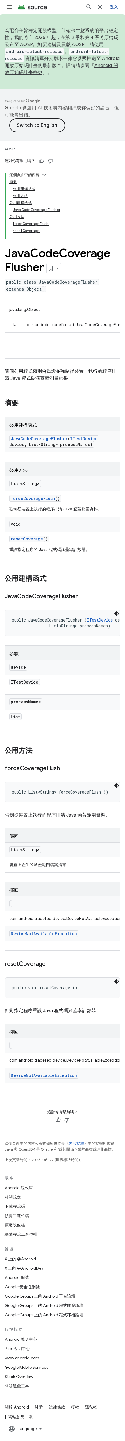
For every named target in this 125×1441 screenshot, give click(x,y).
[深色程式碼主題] (116, 613)
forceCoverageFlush (33, 498)
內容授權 (76, 1143)
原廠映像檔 (15, 1225)
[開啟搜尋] (88, 6)
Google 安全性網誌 (22, 1286)
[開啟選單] (9, 7)
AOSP (10, 149)
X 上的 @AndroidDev (24, 1268)
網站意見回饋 (20, 1416)
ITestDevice (84, 438)
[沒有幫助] (50, 161)
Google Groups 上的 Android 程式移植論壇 (44, 1314)
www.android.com (22, 1358)
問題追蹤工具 (17, 1386)
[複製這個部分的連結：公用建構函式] (52, 578)
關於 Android (17, 1407)
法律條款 (57, 1407)
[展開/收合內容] (44, 174)
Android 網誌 (17, 1277)
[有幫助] (41, 161)
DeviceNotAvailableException (44, 933)
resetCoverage (27, 539)
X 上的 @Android (20, 1258)
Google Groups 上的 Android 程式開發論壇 (44, 1305)
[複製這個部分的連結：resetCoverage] (51, 964)
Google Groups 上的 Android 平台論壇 (40, 1296)
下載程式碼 (15, 1206)
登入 (114, 7)
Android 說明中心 (21, 1339)
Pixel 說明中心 (17, 1348)
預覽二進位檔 (17, 1215)
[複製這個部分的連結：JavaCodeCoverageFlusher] (83, 596)
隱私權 (91, 1407)
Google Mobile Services (26, 1367)
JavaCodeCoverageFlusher (39, 438)
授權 (75, 1407)
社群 (39, 1407)
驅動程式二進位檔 (21, 1234)
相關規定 (13, 1197)
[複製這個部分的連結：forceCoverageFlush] (66, 768)
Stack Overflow (19, 1376)
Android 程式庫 (19, 1187)
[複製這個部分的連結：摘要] (24, 403)
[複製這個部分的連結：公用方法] (38, 750)
